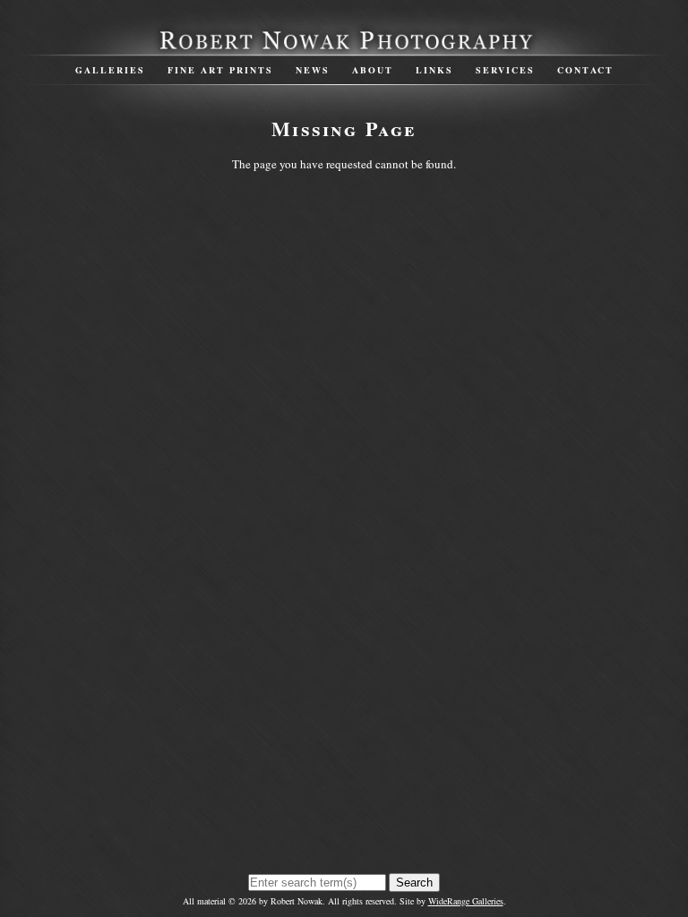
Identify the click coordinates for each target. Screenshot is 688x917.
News (313, 70)
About (372, 70)
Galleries (110, 70)
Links (434, 70)
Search (414, 882)
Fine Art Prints (220, 70)
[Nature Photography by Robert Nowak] (344, 47)
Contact (585, 70)
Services (505, 70)
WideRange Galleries (465, 901)
